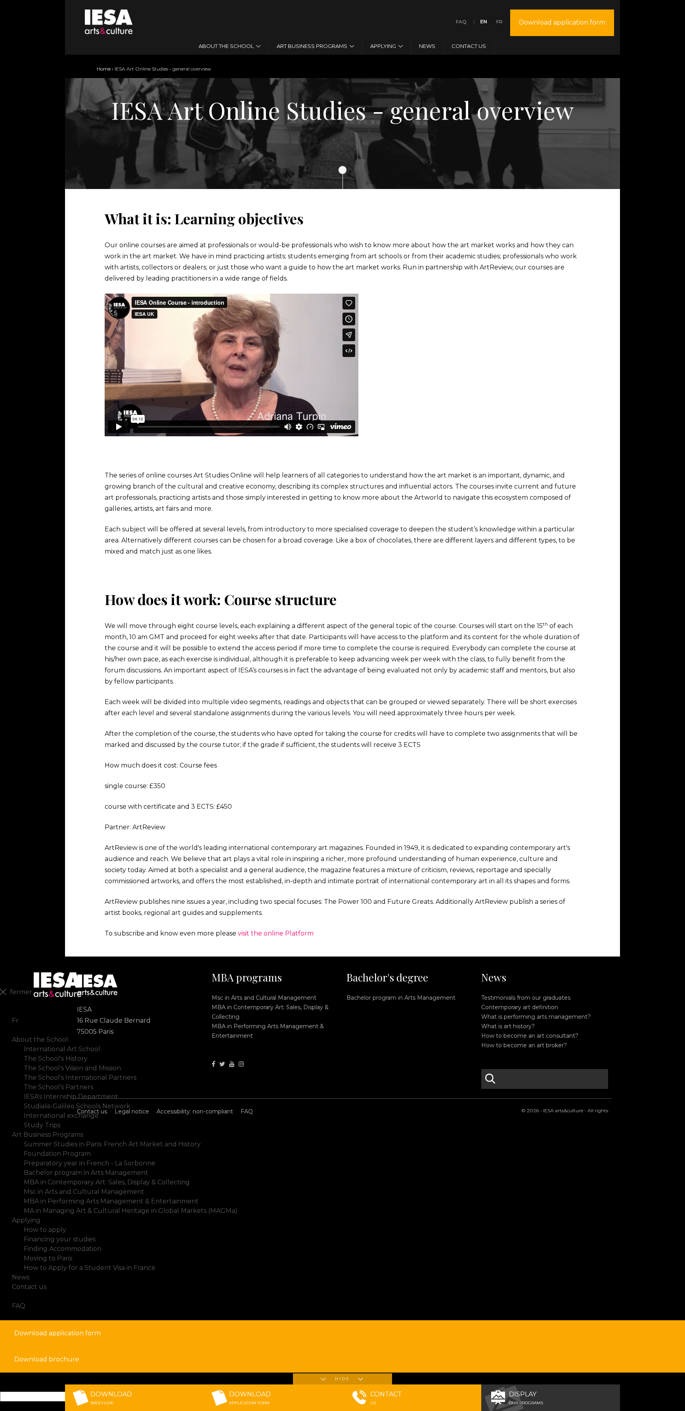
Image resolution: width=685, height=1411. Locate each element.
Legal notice (132, 1111)
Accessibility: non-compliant (195, 1111)
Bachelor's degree (387, 977)
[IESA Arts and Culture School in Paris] (108, 29)
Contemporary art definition (519, 1007)
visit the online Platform (276, 933)
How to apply (45, 1229)
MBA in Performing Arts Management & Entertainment (111, 1201)
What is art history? (508, 1026)
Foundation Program (57, 1153)
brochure (111, 1397)
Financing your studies (60, 1239)
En (483, 22)
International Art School (62, 1049)
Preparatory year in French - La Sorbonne (89, 1163)
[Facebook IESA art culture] (213, 1064)
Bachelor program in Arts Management (400, 997)
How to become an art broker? (524, 1045)
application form (250, 1397)
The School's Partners (58, 1087)
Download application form (562, 22)
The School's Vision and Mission (72, 1068)
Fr (499, 22)
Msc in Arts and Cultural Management (264, 997)
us (386, 1397)
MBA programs (247, 977)
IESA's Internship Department (71, 1096)
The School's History (56, 1058)
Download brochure (46, 1359)
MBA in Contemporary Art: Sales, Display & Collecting (107, 1182)
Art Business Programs (47, 1134)
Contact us (92, 1111)
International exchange (61, 1115)
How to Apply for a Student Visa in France (89, 1268)
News (493, 977)
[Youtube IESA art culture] (232, 1064)
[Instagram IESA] (241, 1064)
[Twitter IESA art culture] (222, 1064)
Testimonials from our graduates (525, 997)
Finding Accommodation (62, 1249)
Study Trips (42, 1125)
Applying (26, 1220)
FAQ (461, 22)
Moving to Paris (48, 1258)
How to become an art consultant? (529, 1035)
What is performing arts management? (536, 1016)
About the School (40, 1039)
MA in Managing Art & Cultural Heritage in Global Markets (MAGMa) (130, 1210)
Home (104, 69)
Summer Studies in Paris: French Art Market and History (112, 1144)
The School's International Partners (80, 1077)
